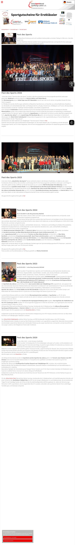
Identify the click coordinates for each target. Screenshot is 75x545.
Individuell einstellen (8, 540)
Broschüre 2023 (30, 310)
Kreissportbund (5, 29)
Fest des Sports (23, 29)
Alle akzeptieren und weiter (10, 537)
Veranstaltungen (14, 29)
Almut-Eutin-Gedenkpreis (11, 319)
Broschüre (18, 354)
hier (46, 120)
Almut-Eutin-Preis (11, 378)
